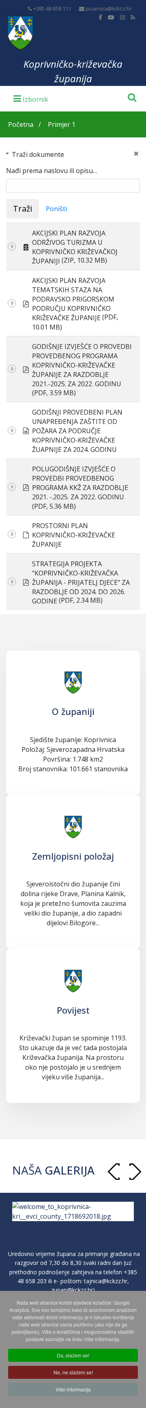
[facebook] (100, 17)
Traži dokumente (38, 154)
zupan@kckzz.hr (72, 1290)
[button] (135, 1171)
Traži (22, 208)
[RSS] (133, 17)
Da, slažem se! (73, 1355)
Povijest (73, 1010)
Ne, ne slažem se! (73, 1372)
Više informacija (73, 1389)
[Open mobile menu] (31, 98)
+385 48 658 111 (52, 8)
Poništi (56, 208)
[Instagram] (122, 17)
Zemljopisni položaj (73, 856)
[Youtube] (111, 17)
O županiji (73, 711)
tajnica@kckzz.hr (105, 1281)
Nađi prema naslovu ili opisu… (51, 170)
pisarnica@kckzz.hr (109, 8)
